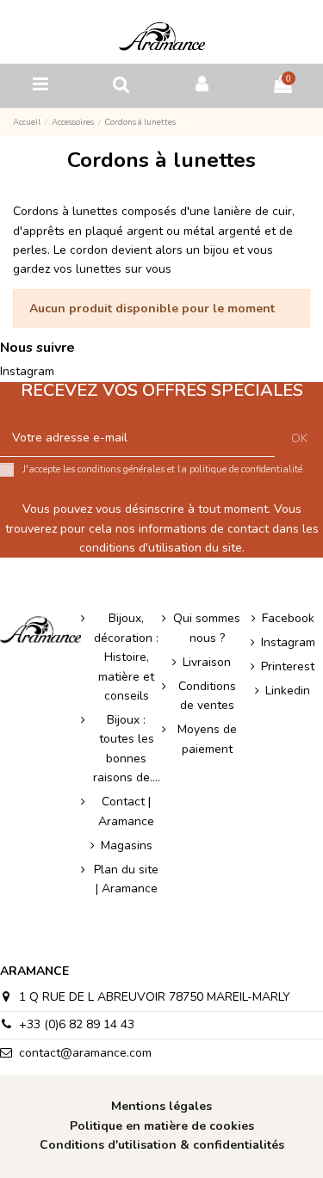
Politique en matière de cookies (162, 1126)
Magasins (126, 845)
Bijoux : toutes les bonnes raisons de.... (126, 749)
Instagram (27, 371)
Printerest (287, 666)
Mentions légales (161, 1106)
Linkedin (287, 690)
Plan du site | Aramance (126, 879)
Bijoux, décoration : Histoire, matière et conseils (126, 657)
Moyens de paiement (207, 738)
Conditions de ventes (207, 695)
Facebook (288, 618)
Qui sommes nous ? (206, 627)
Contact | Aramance (126, 811)
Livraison (207, 662)
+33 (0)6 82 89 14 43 (76, 1024)
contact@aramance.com (85, 1053)
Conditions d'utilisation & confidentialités (162, 1145)
